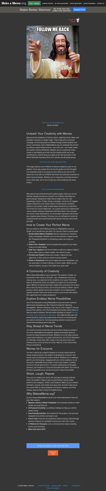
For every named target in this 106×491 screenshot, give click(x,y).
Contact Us (76, 485)
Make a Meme (14, 3)
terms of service (44, 485)
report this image (53, 453)
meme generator (76, 3)
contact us (100, 3)
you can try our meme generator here (53, 162)
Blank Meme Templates (57, 486)
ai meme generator (61, 3)
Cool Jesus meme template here (53, 122)
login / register (34, 3)
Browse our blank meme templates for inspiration (52, 313)
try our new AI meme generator (53, 189)
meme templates (89, 3)
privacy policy (57, 485)
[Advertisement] (15, 57)
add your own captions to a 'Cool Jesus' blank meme (53, 446)
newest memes (47, 3)
